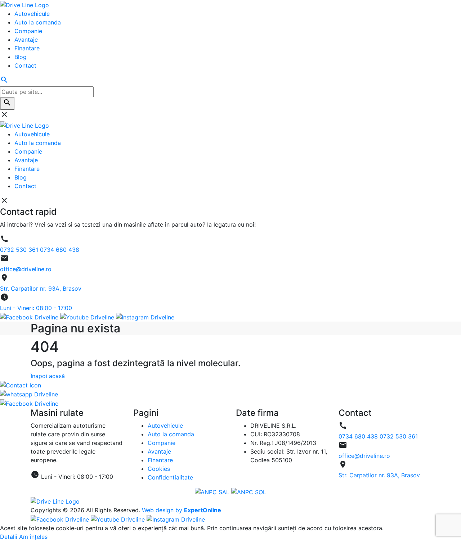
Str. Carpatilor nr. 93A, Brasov (379, 475)
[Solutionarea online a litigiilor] (248, 491)
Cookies (159, 468)
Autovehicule (165, 425)
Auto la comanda (171, 434)
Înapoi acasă (48, 375)
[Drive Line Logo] (55, 500)
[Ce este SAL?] (213, 491)
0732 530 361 (399, 436)
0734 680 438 (359, 436)
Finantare (160, 460)
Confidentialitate (170, 477)
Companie (161, 442)
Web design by (181, 510)
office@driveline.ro (364, 455)
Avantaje (159, 451)
